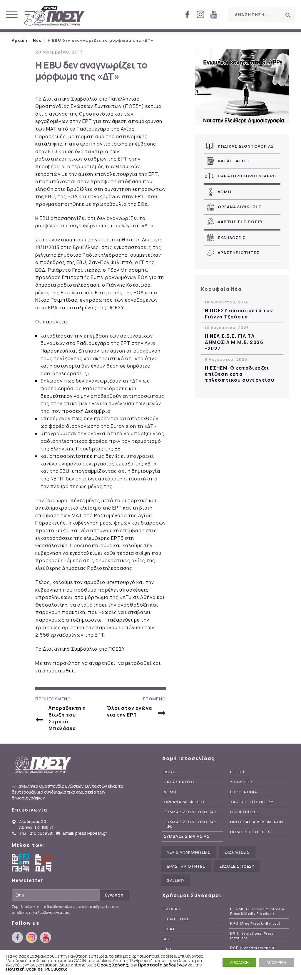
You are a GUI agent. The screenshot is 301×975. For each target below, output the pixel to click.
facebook (187, 14)
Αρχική (19, 40)
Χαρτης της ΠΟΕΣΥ (240, 221)
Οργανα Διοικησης (240, 206)
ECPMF (257, 911)
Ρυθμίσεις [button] (56, 969)
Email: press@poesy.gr (85, 833)
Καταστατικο (234, 160)
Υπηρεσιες (241, 782)
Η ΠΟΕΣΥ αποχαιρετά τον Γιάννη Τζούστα (239, 314)
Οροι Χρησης (245, 812)
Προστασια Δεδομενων (256, 822)
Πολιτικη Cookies (250, 832)
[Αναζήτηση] (287, 15)
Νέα (37, 40)
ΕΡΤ (168, 949)
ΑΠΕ (168, 939)
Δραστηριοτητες (238, 252)
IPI (251, 935)
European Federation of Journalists (20, 863)
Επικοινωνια (243, 792)
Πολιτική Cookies (24, 969)
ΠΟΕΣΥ (54, 16)
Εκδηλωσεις (231, 237)
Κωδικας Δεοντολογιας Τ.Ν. (190, 824)
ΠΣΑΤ (169, 929)
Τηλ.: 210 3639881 (36, 833)
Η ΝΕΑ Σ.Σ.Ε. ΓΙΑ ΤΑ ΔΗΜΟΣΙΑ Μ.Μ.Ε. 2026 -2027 (234, 342)
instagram (200, 14)
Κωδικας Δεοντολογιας (246, 146)
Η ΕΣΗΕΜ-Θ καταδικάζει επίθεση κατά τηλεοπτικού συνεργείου (239, 374)
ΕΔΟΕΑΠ (172, 909)
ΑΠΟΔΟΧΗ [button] (239, 962)
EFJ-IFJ (237, 772)
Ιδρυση (171, 772)
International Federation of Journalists (44, 863)
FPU (255, 923)
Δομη (224, 191)
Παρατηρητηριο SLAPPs (247, 175)
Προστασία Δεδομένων (162, 965)
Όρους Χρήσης (112, 965)
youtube (213, 14)
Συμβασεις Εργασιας (187, 836)
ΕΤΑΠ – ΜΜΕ (176, 919)
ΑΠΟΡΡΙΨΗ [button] (276, 962)
